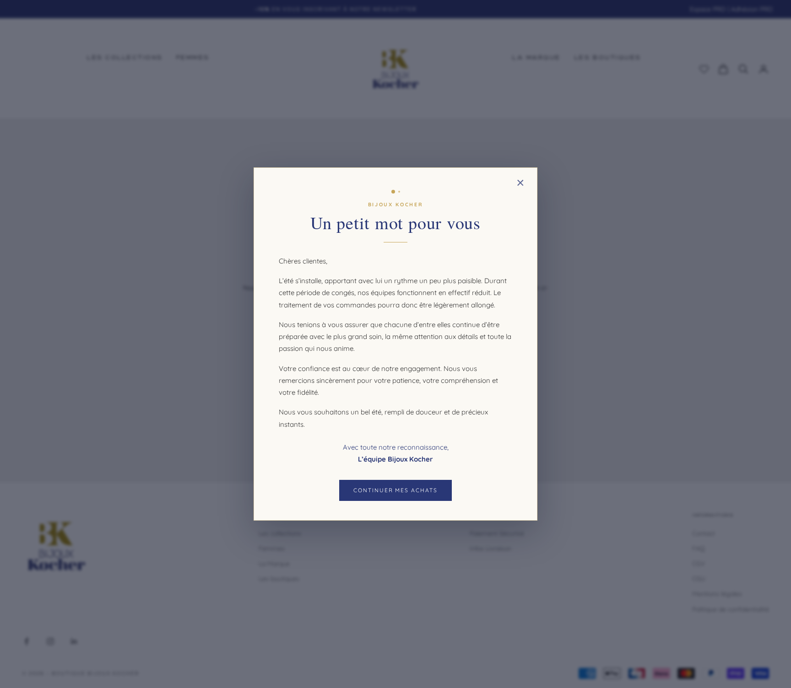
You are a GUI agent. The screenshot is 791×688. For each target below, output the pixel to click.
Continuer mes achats (395, 490)
